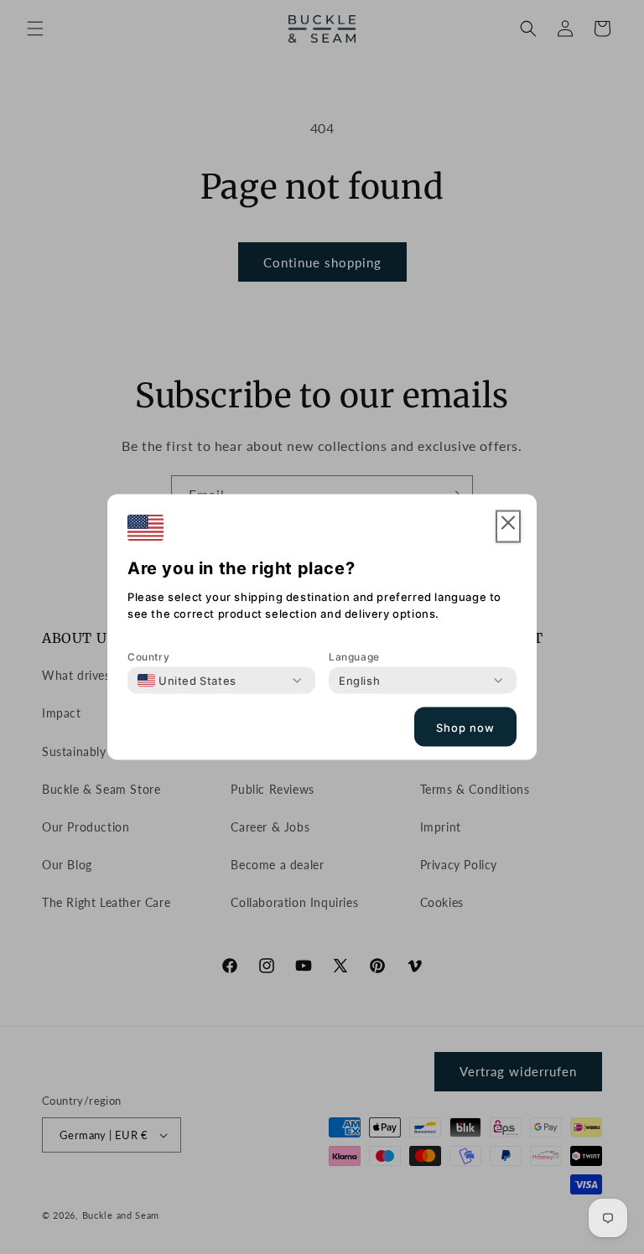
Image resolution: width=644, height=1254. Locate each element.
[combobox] (187, 680)
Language (354, 656)
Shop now (465, 726)
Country (148, 656)
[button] (508, 527)
